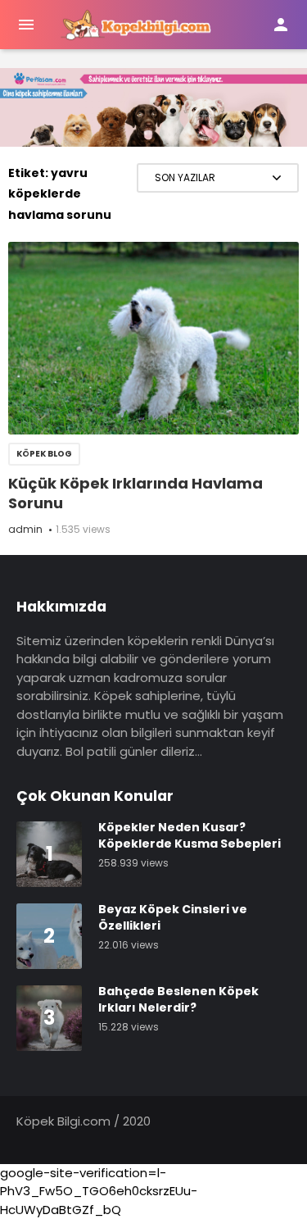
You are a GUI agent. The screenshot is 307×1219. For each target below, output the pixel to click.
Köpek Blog (44, 454)
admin (25, 529)
